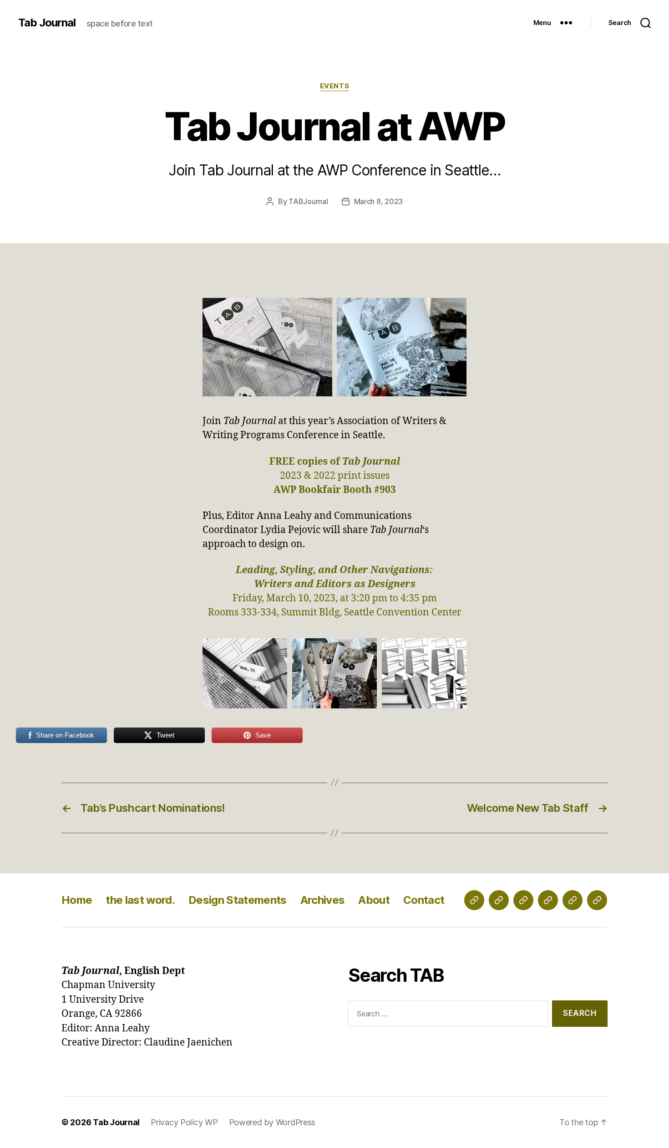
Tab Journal (47, 22)
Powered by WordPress (272, 1122)
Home (76, 900)
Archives (322, 900)
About (374, 900)
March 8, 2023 (378, 201)
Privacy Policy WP (184, 1122)
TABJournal (308, 201)
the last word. (140, 900)
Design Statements (237, 900)
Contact (423, 900)
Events (334, 86)
